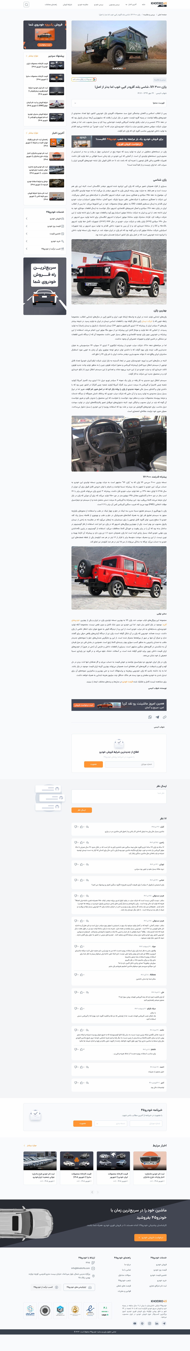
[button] (92, 1192)
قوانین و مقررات (124, 1291)
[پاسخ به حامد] (87, 1030)
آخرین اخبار (132, 4)
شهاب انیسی (161, 93)
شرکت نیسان (147, 321)
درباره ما (127, 1264)
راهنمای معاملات (51, 4)
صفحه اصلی (162, 14)
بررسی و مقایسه (149, 14)
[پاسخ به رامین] (87, 842)
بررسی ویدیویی (114, 4)
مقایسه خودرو (83, 4)
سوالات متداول (124, 1275)
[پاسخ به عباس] (87, 880)
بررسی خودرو (98, 4)
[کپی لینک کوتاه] (164, 717)
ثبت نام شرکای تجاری (158, 1286)
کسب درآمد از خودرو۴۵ (43, 1287)
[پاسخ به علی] (87, 992)
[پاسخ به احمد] (87, 1067)
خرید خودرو (162, 1280)
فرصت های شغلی (123, 1286)
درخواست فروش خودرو (152, 1237)
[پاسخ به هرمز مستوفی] (87, 895)
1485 (88, 1262)
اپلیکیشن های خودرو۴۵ (76, 1287)
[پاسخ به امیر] (87, 1082)
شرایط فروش (67, 4)
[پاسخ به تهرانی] (87, 864)
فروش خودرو (161, 1264)
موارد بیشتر (33, 56)
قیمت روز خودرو (160, 1270)
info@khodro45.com (80, 1268)
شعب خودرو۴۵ (124, 1280)
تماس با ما (126, 1270)
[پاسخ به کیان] (87, 826)
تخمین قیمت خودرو (158, 1275)
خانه (143, 4)
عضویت (93, 764)
